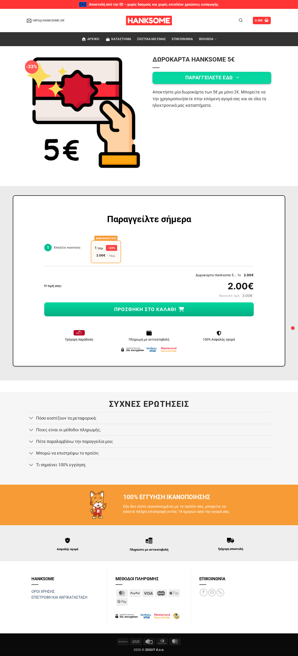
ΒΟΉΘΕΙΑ (206, 39)
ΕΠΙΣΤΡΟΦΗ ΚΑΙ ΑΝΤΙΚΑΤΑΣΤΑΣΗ (59, 597)
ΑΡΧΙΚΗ (93, 39)
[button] (241, 20)
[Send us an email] (212, 592)
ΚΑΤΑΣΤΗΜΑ (121, 39)
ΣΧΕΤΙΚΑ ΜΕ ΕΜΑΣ (151, 39)
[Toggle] (31, 419)
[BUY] (293, 328)
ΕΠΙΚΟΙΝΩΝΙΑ (182, 39)
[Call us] (220, 592)
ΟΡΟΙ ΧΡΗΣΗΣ (43, 591)
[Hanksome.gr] (149, 20)
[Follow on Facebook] (203, 592)
